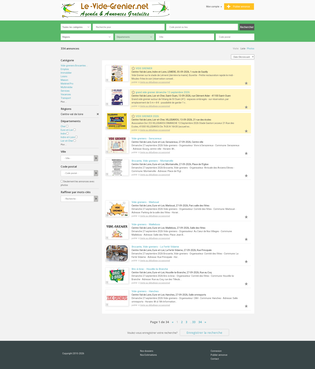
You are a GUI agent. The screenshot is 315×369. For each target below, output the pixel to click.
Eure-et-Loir (67, 130)
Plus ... (64, 101)
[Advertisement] (178, 190)
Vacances (66, 94)
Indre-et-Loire (68, 137)
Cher (63, 126)
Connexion (216, 351)
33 (193, 322)
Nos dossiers (146, 351)
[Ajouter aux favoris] (244, 82)
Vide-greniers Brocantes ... (74, 65)
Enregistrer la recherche (204, 332)
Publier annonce (219, 355)
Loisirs (64, 76)
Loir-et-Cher (67, 141)
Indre (63, 133)
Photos (250, 48)
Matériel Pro (67, 83)
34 (200, 322)
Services (65, 91)
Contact (215, 359)
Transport (66, 98)
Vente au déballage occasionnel (155, 82)
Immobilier (66, 72)
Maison (64, 80)
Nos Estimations (148, 355)
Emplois (65, 69)
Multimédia (66, 87)
